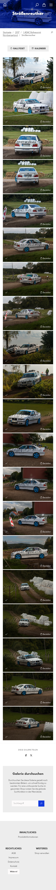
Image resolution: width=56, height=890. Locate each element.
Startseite (7, 33)
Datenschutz (13, 862)
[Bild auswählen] (6, 87)
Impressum (14, 858)
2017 (17, 33)
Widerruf (13, 872)
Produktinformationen (28, 837)
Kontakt (13, 866)
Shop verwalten (42, 853)
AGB (14, 853)
